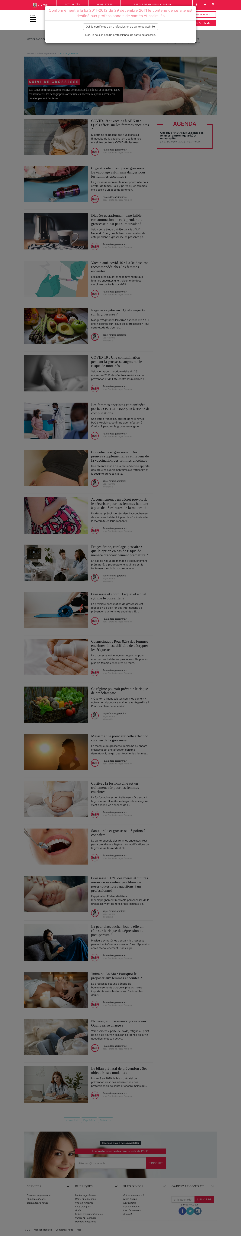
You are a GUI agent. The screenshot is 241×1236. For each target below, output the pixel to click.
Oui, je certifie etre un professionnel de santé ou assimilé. (121, 26)
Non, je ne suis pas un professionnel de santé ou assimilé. (120, 34)
